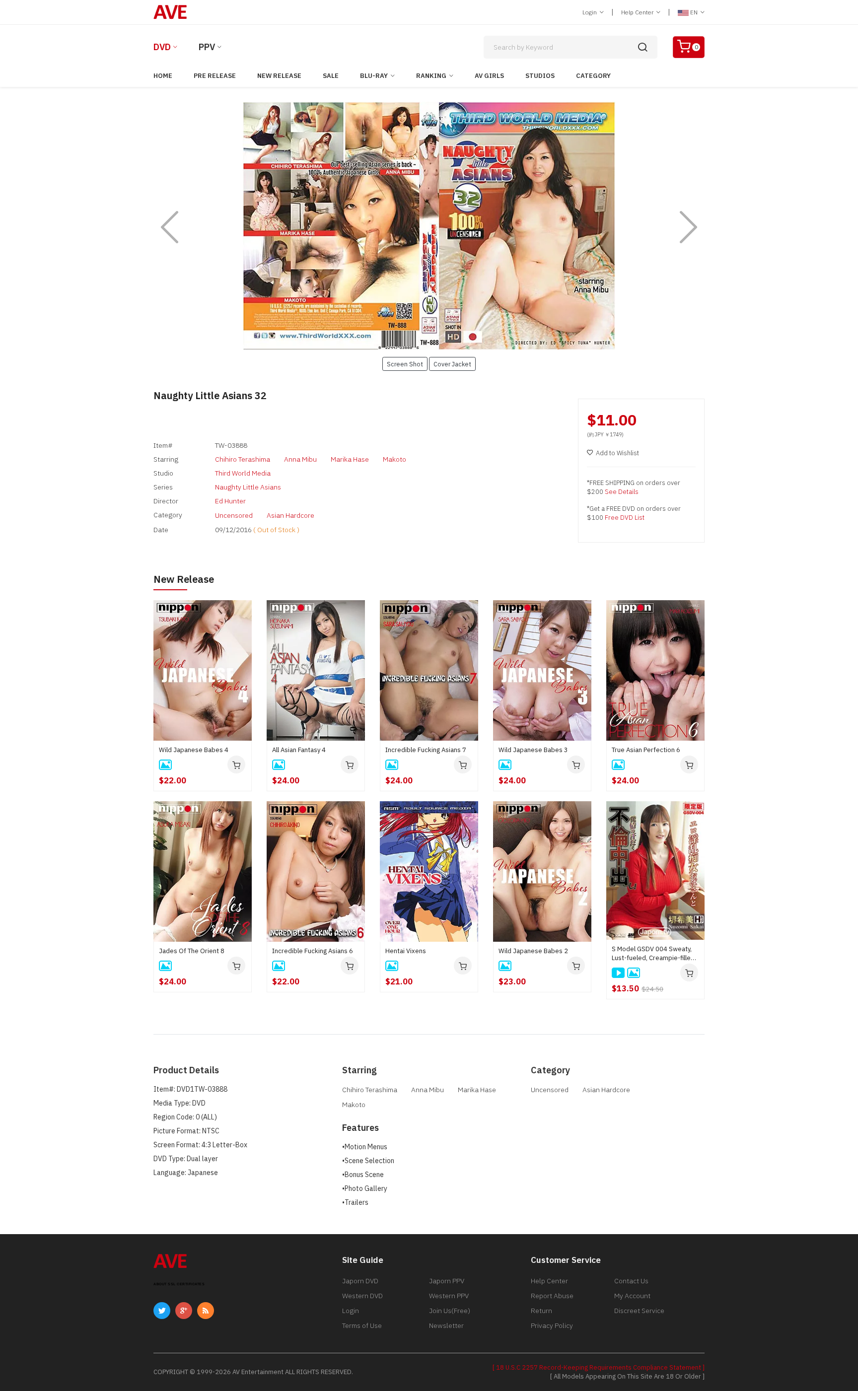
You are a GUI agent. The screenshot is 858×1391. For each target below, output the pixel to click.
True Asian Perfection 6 (646, 750)
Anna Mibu (300, 459)
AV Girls (489, 75)
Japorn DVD (360, 1280)
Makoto (394, 459)
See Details (622, 491)
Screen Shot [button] (405, 364)
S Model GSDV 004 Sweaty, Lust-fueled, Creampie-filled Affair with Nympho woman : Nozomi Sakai (653, 954)
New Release (279, 75)
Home (162, 75)
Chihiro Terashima (242, 459)
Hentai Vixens (405, 951)
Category (593, 75)
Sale (331, 75)
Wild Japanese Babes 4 (193, 750)
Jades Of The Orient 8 (191, 951)
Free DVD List (624, 517)
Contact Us (631, 1280)
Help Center (638, 12)
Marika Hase (350, 459)
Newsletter (446, 1325)
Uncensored (234, 515)
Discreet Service (639, 1310)
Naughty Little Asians (248, 487)
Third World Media (243, 473)
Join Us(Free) (449, 1310)
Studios (540, 75)
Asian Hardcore (290, 515)
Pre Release (215, 75)
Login (590, 12)
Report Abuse (552, 1295)
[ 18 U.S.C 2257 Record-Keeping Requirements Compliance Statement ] (599, 1367)
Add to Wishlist (617, 453)
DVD (162, 47)
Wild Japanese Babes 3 (533, 750)
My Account (632, 1295)
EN (694, 12)
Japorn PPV (446, 1280)
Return (541, 1310)
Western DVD (362, 1295)
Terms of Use (362, 1325)
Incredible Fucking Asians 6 (312, 951)
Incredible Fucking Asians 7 (425, 750)
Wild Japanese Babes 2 (533, 951)
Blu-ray (374, 75)
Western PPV (449, 1295)
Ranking (431, 75)
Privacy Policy (552, 1325)
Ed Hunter (230, 500)
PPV (207, 47)
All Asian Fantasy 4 (299, 750)
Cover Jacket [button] (452, 364)
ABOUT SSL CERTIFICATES (179, 1284)
